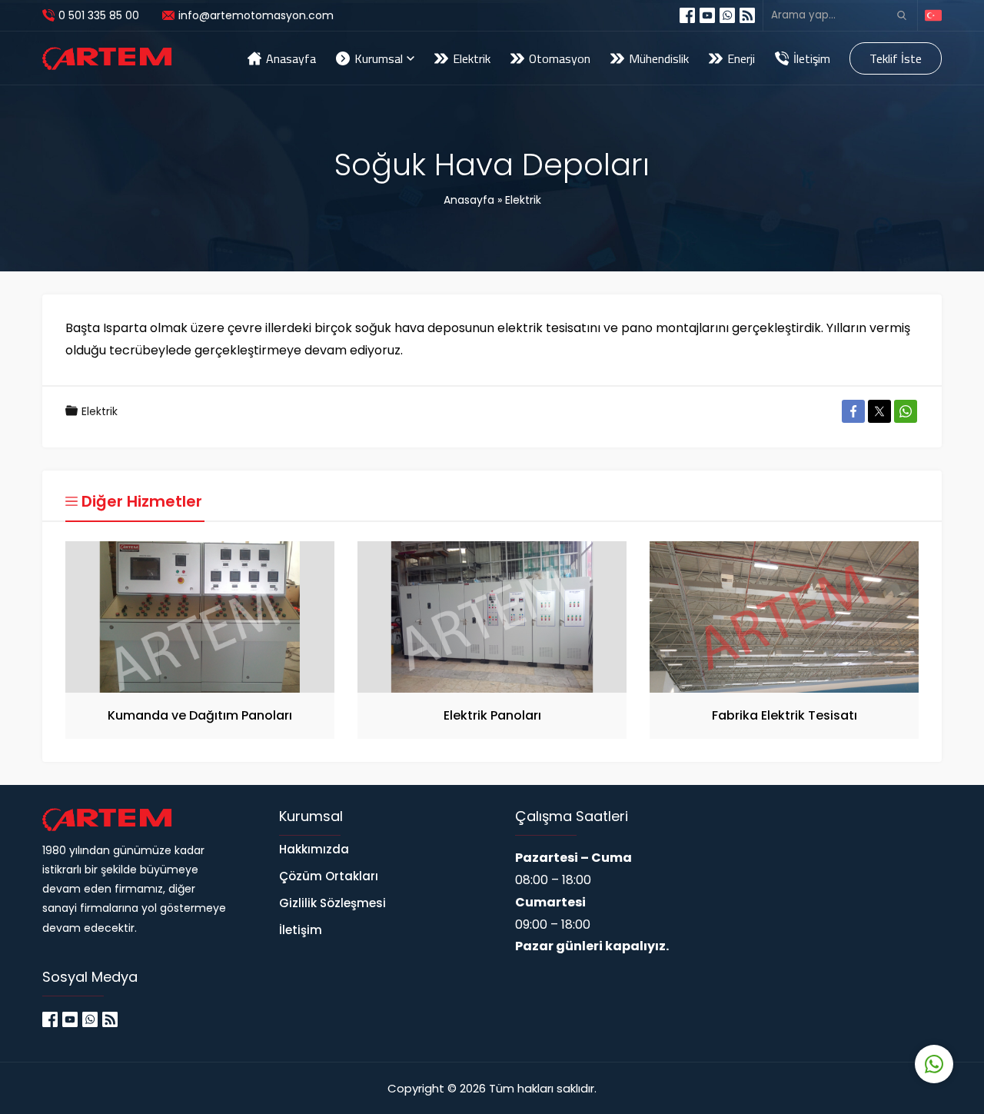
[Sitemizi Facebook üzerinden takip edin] (687, 15)
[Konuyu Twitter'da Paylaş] (879, 411)
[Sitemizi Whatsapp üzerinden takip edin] (727, 15)
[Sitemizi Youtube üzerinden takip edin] (707, 15)
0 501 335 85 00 (98, 15)
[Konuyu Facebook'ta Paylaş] (853, 411)
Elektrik (523, 200)
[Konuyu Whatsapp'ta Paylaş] (905, 411)
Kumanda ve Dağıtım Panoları (200, 715)
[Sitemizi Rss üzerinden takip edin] (747, 15)
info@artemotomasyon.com (256, 15)
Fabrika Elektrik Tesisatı (784, 715)
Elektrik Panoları (492, 715)
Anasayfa (469, 200)
